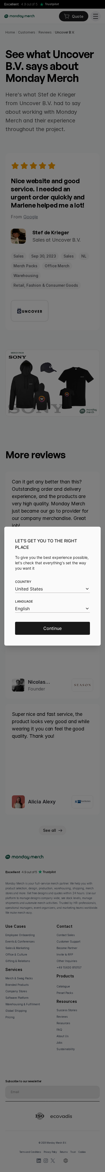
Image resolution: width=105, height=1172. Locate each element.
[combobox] (52, 589)
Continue (52, 628)
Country (23, 582)
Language (24, 601)
